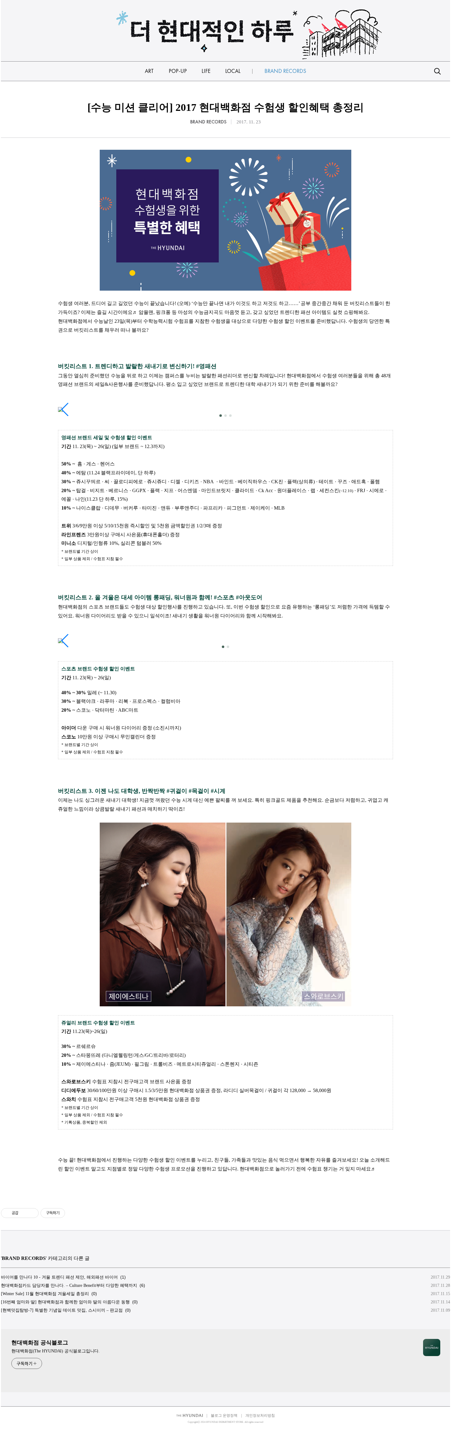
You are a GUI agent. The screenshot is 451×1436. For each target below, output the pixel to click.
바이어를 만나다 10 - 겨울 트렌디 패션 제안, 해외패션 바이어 (59, 1277)
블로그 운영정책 (224, 1415)
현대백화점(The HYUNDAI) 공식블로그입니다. (55, 1351)
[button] (220, 415)
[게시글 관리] (32, 1213)
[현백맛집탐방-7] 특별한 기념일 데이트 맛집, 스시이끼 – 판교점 (62, 1310)
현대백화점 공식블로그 (39, 1343)
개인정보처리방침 (260, 1415)
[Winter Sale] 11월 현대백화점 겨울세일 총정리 (45, 1293)
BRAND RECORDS (208, 121)
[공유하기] (24, 1213)
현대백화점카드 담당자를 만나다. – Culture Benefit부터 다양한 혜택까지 (69, 1285)
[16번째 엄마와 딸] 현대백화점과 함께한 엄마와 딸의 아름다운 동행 (65, 1302)
